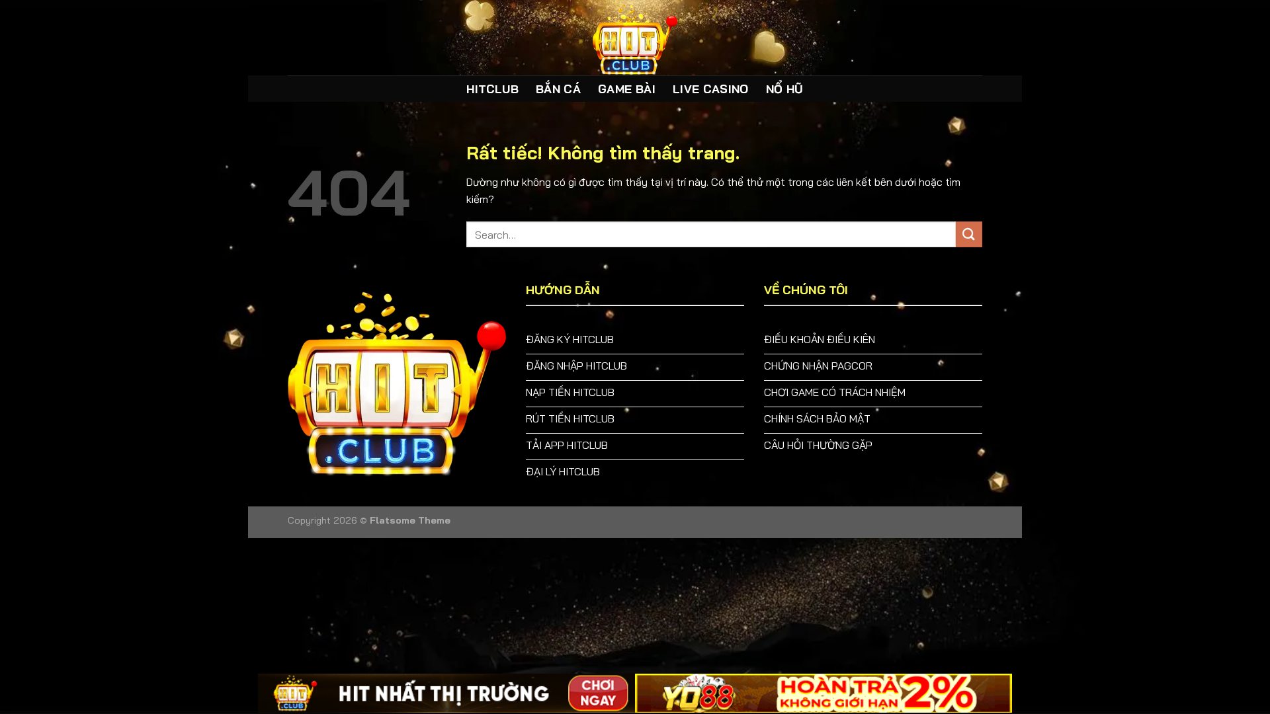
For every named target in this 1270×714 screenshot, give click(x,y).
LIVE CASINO (711, 88)
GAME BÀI (627, 88)
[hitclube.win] (635, 37)
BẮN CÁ (558, 88)
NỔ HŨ (785, 88)
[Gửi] (969, 234)
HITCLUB (492, 88)
